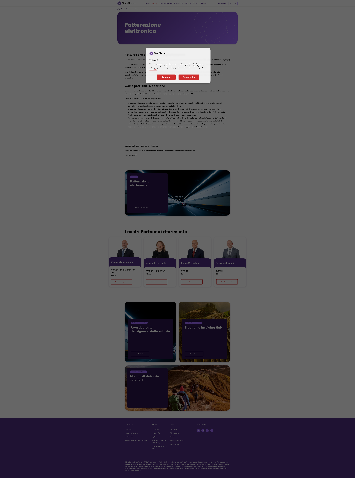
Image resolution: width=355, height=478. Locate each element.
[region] (178, 65)
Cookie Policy (153, 70)
